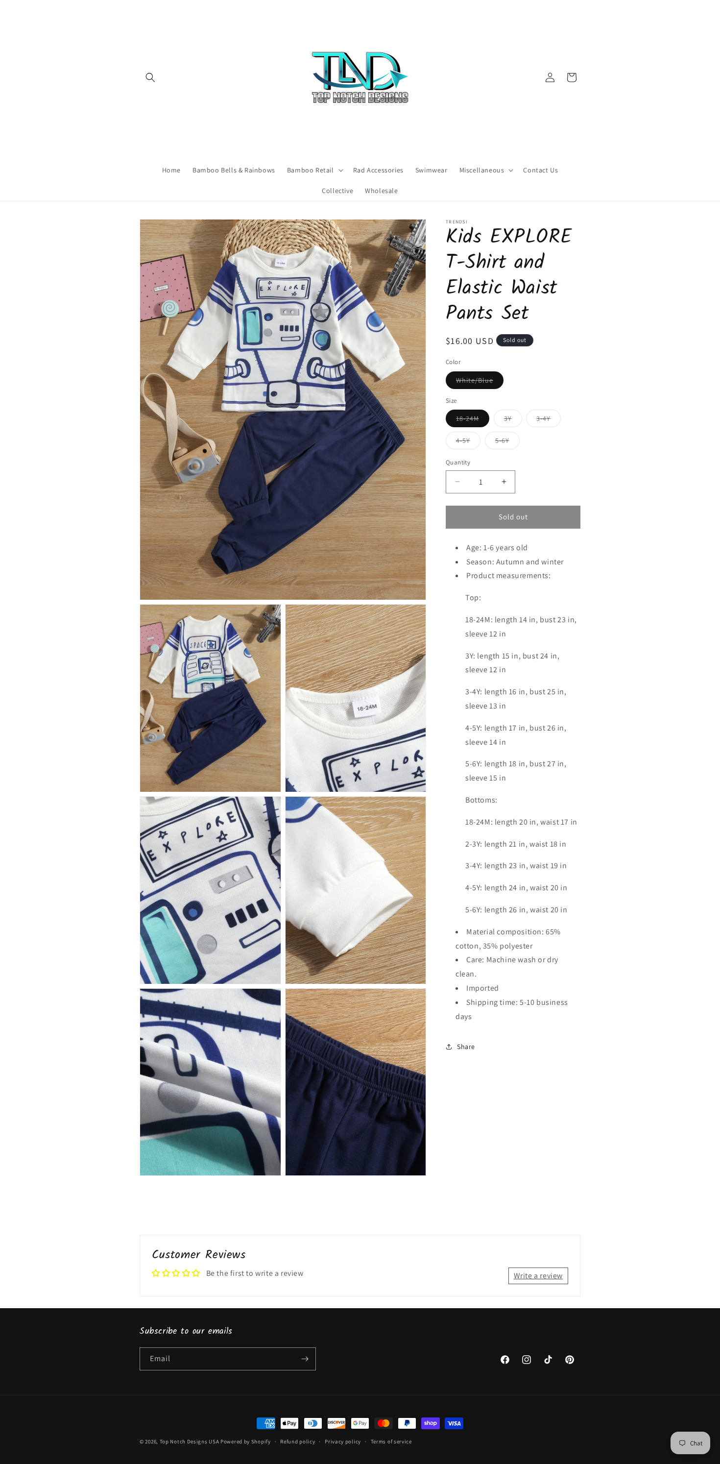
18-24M (472, 420)
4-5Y (468, 442)
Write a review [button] (538, 1275)
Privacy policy (343, 1441)
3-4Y (548, 420)
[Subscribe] (304, 1358)
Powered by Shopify (245, 1441)
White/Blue (480, 382)
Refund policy (297, 1441)
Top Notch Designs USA (189, 1441)
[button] (150, 77)
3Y (513, 420)
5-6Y (507, 442)
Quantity (458, 462)
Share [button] (466, 1046)
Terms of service (391, 1441)
